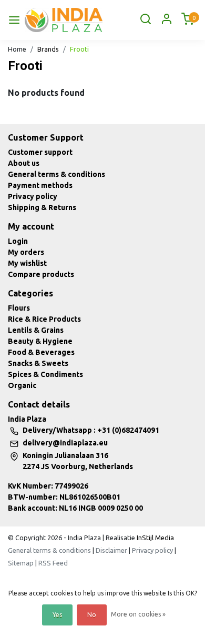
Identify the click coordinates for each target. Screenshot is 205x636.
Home (17, 49)
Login (18, 241)
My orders (26, 252)
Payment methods (40, 185)
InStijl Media (154, 537)
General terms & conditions (56, 174)
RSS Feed (53, 563)
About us (23, 163)
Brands (48, 49)
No (91, 614)
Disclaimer (111, 550)
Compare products (41, 274)
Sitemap (21, 563)
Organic (22, 385)
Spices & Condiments (45, 374)
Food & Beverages (41, 352)
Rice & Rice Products (44, 319)
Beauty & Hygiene (40, 341)
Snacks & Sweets (38, 363)
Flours (19, 308)
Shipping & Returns (42, 207)
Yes (57, 614)
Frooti (79, 49)
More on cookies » (138, 614)
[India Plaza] (63, 20)
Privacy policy (32, 196)
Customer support (40, 152)
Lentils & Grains (36, 330)
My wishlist (27, 263)
